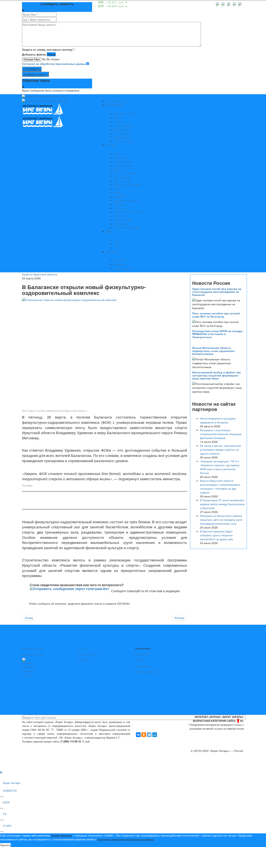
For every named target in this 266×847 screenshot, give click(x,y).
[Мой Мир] (154, 734)
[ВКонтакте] (138, 734)
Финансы (119, 204)
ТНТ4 (117, 244)
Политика (120, 208)
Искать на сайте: (124, 141)
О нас (82, 648)
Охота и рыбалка (124, 173)
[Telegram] (149, 734)
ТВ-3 (117, 240)
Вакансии (84, 660)
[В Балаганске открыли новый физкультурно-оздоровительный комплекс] (104, 353)
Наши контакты (88, 654)
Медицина (123, 129)
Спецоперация (123, 125)
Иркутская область (125, 114)
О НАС (112, 252)
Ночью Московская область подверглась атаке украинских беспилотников (213, 351)
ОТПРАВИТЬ (32, 69)
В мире (118, 121)
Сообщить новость (35, 74)
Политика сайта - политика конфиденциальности (51, 745)
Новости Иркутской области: (40, 274)
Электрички (142, 654)
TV (110, 231)
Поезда (139, 660)
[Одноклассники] (143, 734)
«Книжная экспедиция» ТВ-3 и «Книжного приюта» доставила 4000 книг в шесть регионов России (220, 467)
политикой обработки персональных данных (125, 839)
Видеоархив (121, 137)
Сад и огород (122, 181)
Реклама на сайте (32, 648)
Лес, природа (122, 177)
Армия (118, 169)
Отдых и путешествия (127, 185)
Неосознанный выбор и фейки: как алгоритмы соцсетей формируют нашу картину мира (216, 375)
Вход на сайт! (122, 268)
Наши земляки (123, 161)
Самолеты (141, 666)
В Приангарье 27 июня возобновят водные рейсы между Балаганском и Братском (222, 504)
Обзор (51, 54)
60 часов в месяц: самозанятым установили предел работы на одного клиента (220, 449)
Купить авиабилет (146, 672)
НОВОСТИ (115, 105)
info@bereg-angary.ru (105, 741)
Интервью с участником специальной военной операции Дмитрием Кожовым (220, 434)
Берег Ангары (117, 101)
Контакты (119, 261)
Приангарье (121, 157)
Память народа (123, 165)
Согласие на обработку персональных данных (54, 64)
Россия (118, 118)
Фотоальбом (121, 133)
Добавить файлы (34, 54)
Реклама (119, 265)
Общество (120, 196)
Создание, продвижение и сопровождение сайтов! (212, 766)
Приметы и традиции (127, 228)
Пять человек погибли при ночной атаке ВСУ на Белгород (216, 314)
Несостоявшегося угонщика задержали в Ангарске (217, 420)
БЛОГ (112, 145)
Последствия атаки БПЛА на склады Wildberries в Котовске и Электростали (217, 334)
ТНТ (116, 248)
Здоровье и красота (126, 200)
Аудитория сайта (32, 654)
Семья (118, 192)
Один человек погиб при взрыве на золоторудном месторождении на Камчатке (216, 292)
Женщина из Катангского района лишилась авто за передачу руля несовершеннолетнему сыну (221, 519)
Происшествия (123, 220)
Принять (5, 845)
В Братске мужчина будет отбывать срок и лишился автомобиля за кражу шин (216, 535)
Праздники (120, 224)
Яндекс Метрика (61, 835)
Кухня (117, 189)
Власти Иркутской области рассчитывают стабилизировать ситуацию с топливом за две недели (220, 486)
